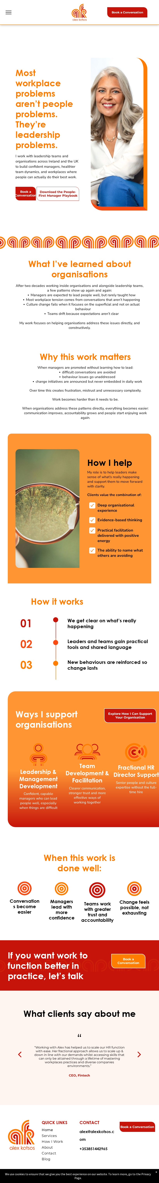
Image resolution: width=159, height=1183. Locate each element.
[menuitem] (60, 1130)
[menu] (8, 12)
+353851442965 (93, 1148)
